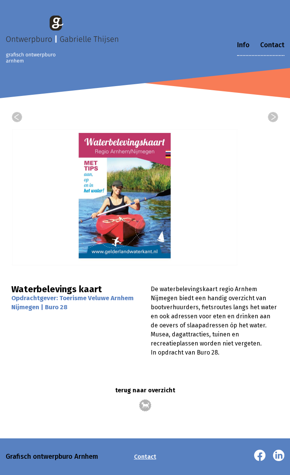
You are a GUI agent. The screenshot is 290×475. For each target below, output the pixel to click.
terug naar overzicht (145, 390)
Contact (272, 45)
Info (243, 45)
